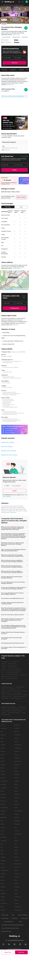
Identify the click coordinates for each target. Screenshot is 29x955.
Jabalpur (3, 896)
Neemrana (3, 797)
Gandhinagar (4, 903)
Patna (2, 844)
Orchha (16, 754)
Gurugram (3, 860)
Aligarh (16, 741)
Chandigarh (4, 840)
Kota (2, 731)
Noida (16, 853)
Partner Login (4, 915)
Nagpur (16, 840)
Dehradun (3, 887)
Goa (16, 837)
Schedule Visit (14, 308)
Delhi (2, 820)
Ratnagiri (17, 764)
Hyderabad (17, 820)
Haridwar (17, 804)
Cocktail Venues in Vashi (16, 698)
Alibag (2, 768)
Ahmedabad (18, 834)
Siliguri (16, 900)
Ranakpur (17, 774)
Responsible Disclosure (18, 925)
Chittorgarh (17, 725)
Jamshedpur (18, 761)
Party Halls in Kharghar (13, 709)
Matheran (17, 758)
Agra (2, 850)
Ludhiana (3, 857)
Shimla (2, 900)
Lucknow (17, 830)
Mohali (2, 791)
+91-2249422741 (5, 91)
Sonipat (3, 814)
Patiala (16, 771)
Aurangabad (18, 906)
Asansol (17, 781)
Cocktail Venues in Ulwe (7, 687)
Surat (2, 853)
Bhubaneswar (18, 863)
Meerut (2, 877)
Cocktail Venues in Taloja (13, 690)
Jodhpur (17, 877)
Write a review (21, 197)
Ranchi (2, 880)
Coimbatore (18, 896)
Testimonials (24, 918)
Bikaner (16, 791)
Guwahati (3, 873)
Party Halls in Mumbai (6, 446)
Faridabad (17, 860)
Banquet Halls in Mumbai (7, 442)
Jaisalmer (17, 728)
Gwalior (16, 893)
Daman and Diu (18, 910)
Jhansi (16, 801)
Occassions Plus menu (11, 678)
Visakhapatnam (5, 870)
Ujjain (2, 906)
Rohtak (2, 725)
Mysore (16, 784)
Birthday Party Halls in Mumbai (9, 455)
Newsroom (14, 918)
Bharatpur (3, 784)
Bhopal (2, 863)
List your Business (8, 921)
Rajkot (16, 890)
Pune (16, 827)
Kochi (16, 880)
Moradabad (4, 817)
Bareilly (2, 751)
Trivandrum (4, 787)
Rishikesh (3, 804)
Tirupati (3, 748)
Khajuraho (3, 811)
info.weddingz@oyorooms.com (16, 940)
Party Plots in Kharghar (14, 712)
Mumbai (17, 817)
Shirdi (16, 807)
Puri (16, 844)
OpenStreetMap (20, 289)
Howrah (16, 883)
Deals (20, 921)
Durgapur (3, 744)
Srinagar (3, 764)
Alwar (2, 741)
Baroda (16, 857)
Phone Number (16, 485)
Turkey (16, 777)
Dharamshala (18, 744)
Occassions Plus (5, 661)
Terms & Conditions (23, 915)
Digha (2, 738)
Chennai (3, 827)
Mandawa (3, 734)
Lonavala (17, 794)
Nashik (16, 870)
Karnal (2, 883)
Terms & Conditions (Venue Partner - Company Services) (10, 930)
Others (16, 787)
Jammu (17, 738)
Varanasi (3, 867)
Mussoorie (3, 801)
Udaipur (16, 847)
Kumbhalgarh (4, 781)
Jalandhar (3, 893)
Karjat (16, 768)
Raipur (2, 890)
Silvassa (17, 814)
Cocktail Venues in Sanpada (14, 694)
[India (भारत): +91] (7, 486)
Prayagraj (17, 887)
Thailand (3, 774)
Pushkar (3, 777)
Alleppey (3, 794)
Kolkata (2, 824)
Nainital (2, 761)
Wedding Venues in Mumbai (8, 450)
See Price (14, 62)
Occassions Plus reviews (12, 674)
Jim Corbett (4, 728)
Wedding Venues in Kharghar (8, 707)
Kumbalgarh (18, 748)
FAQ (13, 915)
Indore (2, 834)
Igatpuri (16, 797)
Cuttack (16, 903)
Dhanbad (17, 751)
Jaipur (2, 830)
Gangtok (3, 771)
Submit (15, 170)
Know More (25, 156)
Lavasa (2, 754)
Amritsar (17, 867)
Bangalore (17, 824)
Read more (11, 84)
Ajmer (2, 758)
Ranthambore (4, 807)
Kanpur (16, 850)
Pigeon (14, 289)
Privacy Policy (4, 918)
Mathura (17, 731)
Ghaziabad (3, 837)
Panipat (3, 910)
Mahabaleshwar (19, 811)
